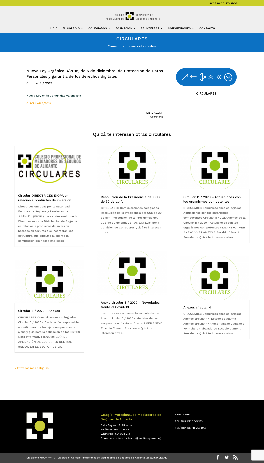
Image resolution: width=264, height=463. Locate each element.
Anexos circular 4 (197, 307)
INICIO (53, 28)
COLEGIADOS (97, 28)
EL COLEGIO (71, 28)
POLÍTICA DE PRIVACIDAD (190, 427)
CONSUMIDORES (179, 28)
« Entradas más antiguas (31, 368)
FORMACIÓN (123, 28)
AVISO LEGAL (183, 414)
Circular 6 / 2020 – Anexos (39, 311)
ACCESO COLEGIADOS (223, 3)
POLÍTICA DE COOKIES (189, 421)
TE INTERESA (150, 28)
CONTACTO (207, 28)
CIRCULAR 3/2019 (38, 103)
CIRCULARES (206, 93)
